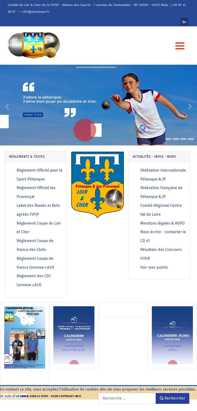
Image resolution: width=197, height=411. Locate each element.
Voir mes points (154, 267)
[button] (180, 46)
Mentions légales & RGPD (162, 223)
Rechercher (174, 398)
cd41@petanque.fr (35, 12)
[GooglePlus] (184, 21)
